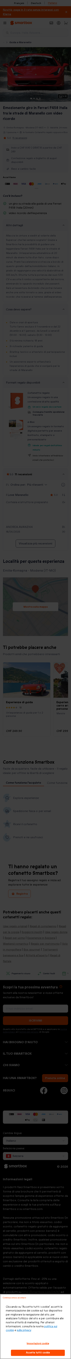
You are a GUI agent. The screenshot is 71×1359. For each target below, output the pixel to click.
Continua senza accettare (14, 1298)
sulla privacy (24, 1330)
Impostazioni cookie (38, 1343)
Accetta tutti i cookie (38, 1352)
